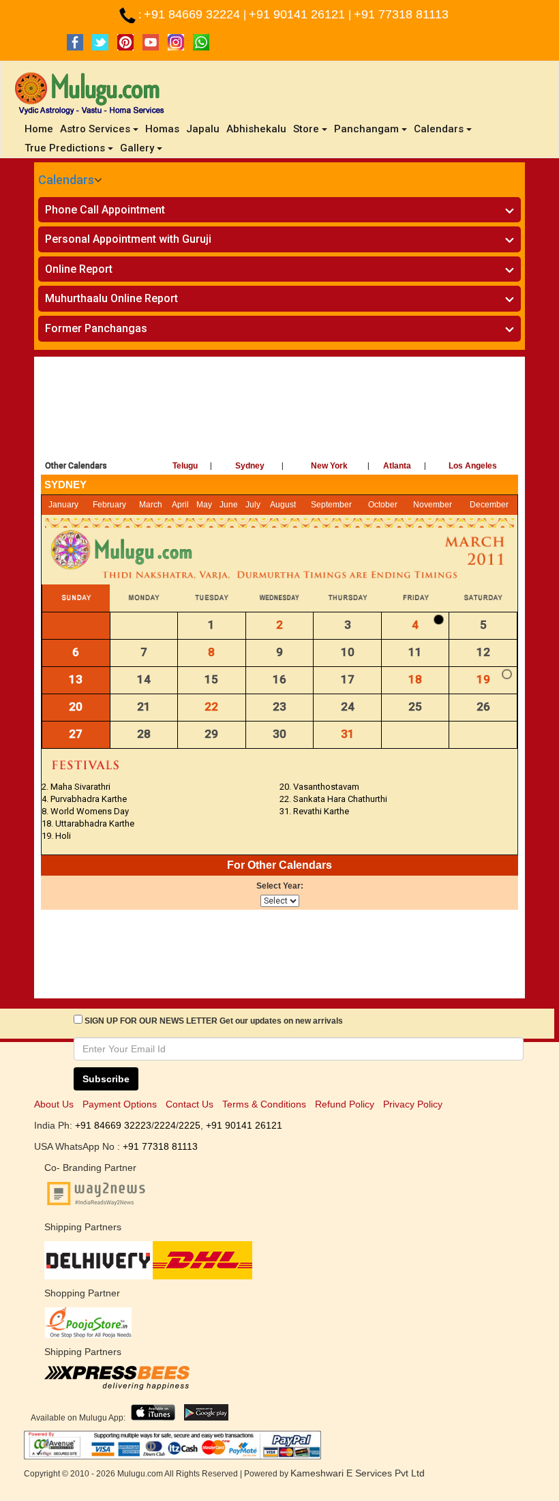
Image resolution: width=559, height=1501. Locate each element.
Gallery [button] (137, 148)
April (180, 504)
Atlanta (397, 466)
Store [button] (306, 129)
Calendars (66, 180)
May (204, 504)
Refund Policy (344, 1104)
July (252, 504)
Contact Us (189, 1104)
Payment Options (119, 1104)
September (331, 504)
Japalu (203, 129)
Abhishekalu (256, 129)
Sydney (250, 466)
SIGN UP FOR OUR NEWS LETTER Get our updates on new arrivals (214, 1021)
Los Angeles (473, 466)
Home (41, 128)
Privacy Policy (412, 1104)
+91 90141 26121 (298, 14)
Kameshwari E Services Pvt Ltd (357, 1473)
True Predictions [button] (65, 148)
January (63, 504)
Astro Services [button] (95, 129)
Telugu (185, 466)
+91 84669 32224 (193, 14)
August (283, 504)
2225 (189, 1125)
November (432, 504)
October (382, 504)
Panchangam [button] (366, 129)
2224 (165, 1125)
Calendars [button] (439, 129)
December (489, 504)
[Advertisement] (279, 404)
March (150, 504)
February (109, 504)
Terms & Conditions (264, 1104)
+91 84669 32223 (113, 1125)
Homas (162, 129)
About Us (54, 1104)
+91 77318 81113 (401, 14)
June (229, 504)
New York (329, 466)
